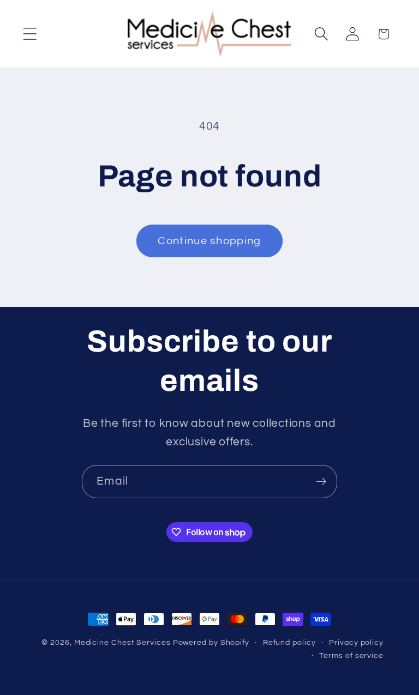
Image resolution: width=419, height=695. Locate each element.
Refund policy (289, 642)
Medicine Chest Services (123, 642)
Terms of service (351, 655)
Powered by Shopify (211, 642)
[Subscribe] (321, 481)
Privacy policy (356, 642)
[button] (29, 34)
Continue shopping (209, 240)
